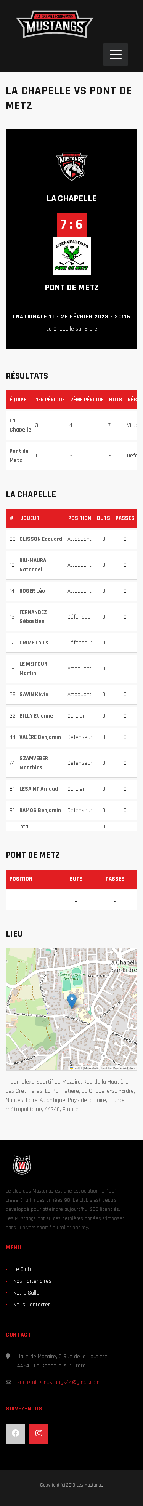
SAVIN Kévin (33, 694)
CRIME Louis (33, 642)
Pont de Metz (72, 287)
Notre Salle (26, 1293)
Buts (103, 518)
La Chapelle (72, 198)
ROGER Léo (32, 591)
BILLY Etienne (36, 715)
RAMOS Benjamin (40, 810)
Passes (125, 518)
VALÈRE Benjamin (40, 737)
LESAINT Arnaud (38, 789)
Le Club (22, 1269)
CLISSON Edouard (40, 539)
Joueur (29, 518)
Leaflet (77, 1068)
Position (79, 518)
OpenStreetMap (109, 1068)
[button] (72, 1001)
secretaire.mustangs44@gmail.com (58, 1382)
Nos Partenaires (32, 1281)
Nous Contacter (31, 1304)
